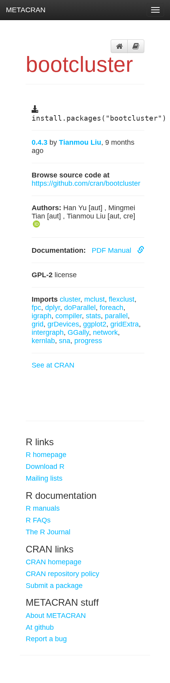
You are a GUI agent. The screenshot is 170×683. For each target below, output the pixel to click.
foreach (111, 308)
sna (64, 341)
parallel (116, 316)
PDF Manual (112, 250)
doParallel (80, 308)
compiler (68, 316)
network (105, 332)
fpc (36, 308)
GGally (78, 332)
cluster (70, 299)
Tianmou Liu (80, 142)
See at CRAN (53, 365)
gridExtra (124, 324)
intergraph (48, 332)
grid (37, 324)
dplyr (52, 308)
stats (93, 316)
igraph (41, 316)
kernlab (43, 341)
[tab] (119, 46)
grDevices (63, 324)
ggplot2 (94, 324)
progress (88, 341)
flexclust (121, 299)
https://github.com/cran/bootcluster (86, 183)
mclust (94, 299)
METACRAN (25, 10)
